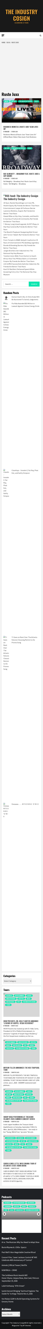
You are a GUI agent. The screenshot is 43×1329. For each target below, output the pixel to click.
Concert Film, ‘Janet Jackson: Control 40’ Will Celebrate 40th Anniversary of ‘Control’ (19, 1258)
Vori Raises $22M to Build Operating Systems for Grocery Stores (20, 1300)
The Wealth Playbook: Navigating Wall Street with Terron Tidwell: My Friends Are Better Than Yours (21, 234)
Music (6, 101)
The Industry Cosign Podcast (14, 1221)
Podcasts (31, 1210)
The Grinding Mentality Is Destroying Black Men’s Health (19, 1225)
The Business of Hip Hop (13, 1101)
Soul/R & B (9, 1048)
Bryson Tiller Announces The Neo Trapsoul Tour (21, 1068)
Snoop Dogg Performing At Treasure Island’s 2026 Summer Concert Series (19, 1118)
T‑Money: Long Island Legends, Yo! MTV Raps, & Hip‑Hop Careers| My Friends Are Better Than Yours (21, 227)
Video (36, 101)
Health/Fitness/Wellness (12, 1203)
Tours (8, 1005)
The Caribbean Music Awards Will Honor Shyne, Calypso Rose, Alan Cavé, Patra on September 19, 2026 (20, 1278)
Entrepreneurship (11, 1141)
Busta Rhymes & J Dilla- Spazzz (14, 1247)
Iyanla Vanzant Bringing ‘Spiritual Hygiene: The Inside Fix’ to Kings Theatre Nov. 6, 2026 (20, 1292)
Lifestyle (21, 999)
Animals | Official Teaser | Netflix (14, 1265)
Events (29, 1091)
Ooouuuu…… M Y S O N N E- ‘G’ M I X (25, 804)
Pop (18, 1002)
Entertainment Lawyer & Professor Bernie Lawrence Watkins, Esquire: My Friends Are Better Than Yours (19, 211)
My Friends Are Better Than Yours (15, 1210)
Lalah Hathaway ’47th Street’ (13, 1286)
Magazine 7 (16, 1325)
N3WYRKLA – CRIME (9, 1270)
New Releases (10, 1002)
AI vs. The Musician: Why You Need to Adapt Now (20, 1242)
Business (9, 995)
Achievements (10, 1138)
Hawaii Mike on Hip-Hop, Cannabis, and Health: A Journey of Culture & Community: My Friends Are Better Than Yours (21, 219)
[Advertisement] (21, 66)
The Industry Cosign (21, 15)
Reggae (18, 1214)
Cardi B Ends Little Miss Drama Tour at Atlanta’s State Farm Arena (19, 1164)
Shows (32, 1045)
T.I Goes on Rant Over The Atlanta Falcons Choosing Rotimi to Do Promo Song (24, 640)
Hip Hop (13, 101)
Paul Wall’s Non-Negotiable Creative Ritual (19, 1252)
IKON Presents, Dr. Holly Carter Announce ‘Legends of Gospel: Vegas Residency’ (20, 1022)
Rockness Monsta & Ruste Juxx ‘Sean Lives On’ (20, 128)
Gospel (29, 995)
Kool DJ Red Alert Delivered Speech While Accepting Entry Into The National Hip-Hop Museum (19, 272)
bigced (7, 132)
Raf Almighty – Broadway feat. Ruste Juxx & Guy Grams (21, 175)
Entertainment (19, 995)
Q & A (11, 1214)
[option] (21, 1217)
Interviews (34, 1203)
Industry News (10, 999)
